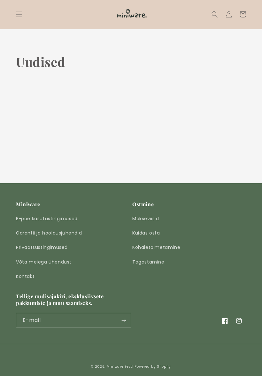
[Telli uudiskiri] (124, 320)
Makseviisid (145, 218)
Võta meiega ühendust (44, 262)
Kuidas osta (146, 233)
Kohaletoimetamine (156, 247)
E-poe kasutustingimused (47, 218)
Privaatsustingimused (42, 247)
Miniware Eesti (120, 366)
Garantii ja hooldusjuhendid (49, 233)
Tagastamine (148, 262)
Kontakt (25, 276)
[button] (19, 14)
